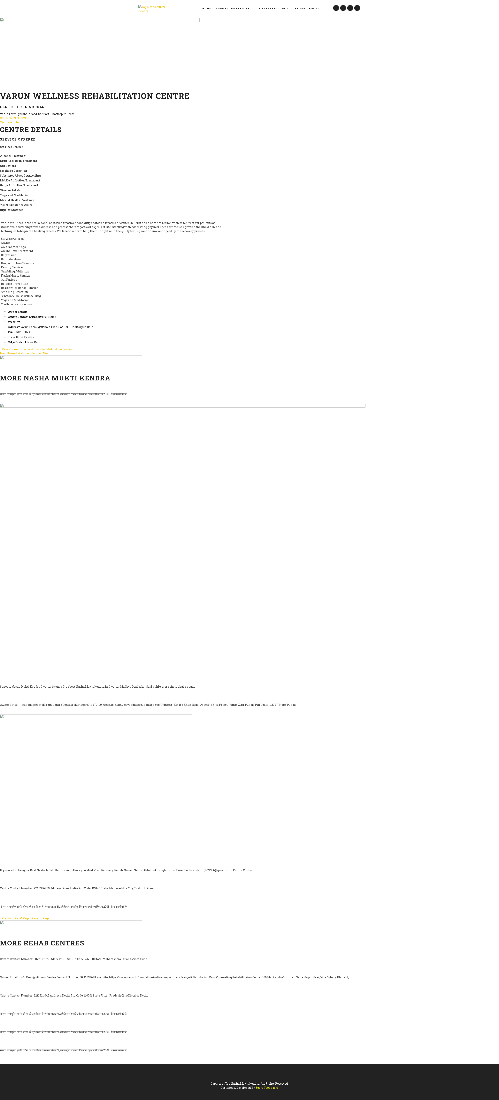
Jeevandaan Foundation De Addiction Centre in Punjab (54, 698)
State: (11, 337)
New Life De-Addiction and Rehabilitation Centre (49, 988)
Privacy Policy (307, 8)
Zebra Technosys (267, 1087)
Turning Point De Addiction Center (34, 881)
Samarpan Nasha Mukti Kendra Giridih (38, 387)
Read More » (8, 401)
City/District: (17, 342)
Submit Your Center (233, 8)
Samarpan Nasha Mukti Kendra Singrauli (41, 899)
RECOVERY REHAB (15, 863)
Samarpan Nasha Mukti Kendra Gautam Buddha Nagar (53, 1007)
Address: (14, 327)
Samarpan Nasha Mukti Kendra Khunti (38, 1025)
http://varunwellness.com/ (38, 322)
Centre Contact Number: (24, 317)
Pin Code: (14, 332)
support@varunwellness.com (47, 312)
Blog (286, 8)
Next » (55, 918)
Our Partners (266, 8)
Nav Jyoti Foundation (22, 970)
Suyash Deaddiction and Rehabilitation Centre (46, 952)
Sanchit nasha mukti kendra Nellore (37, 679)
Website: (14, 322)
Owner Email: (17, 312)
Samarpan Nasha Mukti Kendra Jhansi (38, 1043)
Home (206, 8)
